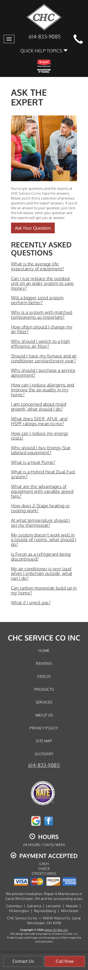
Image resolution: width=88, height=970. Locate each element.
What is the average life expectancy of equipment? (37, 266)
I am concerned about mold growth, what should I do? (38, 406)
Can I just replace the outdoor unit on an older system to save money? (42, 283)
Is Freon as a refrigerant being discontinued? (41, 556)
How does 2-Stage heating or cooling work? (40, 508)
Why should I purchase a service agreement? (43, 372)
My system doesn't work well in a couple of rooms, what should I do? (43, 539)
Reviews (44, 663)
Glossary (44, 754)
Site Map (44, 741)
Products (44, 689)
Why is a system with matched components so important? (41, 315)
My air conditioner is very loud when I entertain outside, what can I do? (41, 573)
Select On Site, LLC (56, 930)
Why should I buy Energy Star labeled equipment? (41, 450)
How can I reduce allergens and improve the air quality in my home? (42, 389)
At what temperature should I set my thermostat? (40, 523)
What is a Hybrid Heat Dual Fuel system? (43, 474)
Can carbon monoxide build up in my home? (44, 590)
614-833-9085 (44, 765)
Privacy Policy (44, 728)
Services (44, 702)
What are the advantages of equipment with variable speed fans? (42, 491)
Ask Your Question (33, 228)
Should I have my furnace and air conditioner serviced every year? (44, 358)
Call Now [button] (65, 961)
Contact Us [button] (23, 961)
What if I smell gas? (31, 602)
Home (43, 650)
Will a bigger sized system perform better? (37, 300)
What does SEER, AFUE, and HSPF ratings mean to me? (39, 421)
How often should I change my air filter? (42, 329)
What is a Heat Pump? (33, 462)
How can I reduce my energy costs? (39, 436)
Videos (44, 676)
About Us (44, 715)
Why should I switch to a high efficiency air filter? (40, 344)
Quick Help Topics (41, 50)
